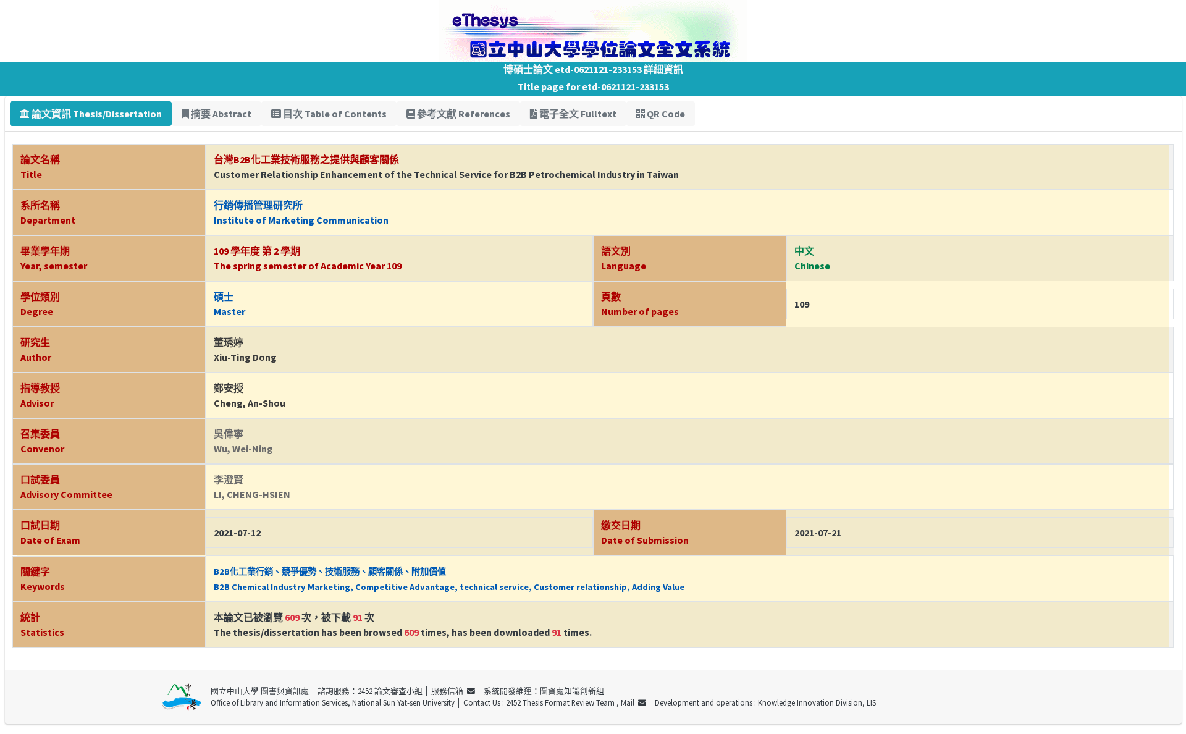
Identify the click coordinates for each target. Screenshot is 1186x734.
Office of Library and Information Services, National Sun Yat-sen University (333, 702)
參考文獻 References (462, 114)
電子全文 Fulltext (576, 114)
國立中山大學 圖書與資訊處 (260, 691)
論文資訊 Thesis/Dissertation (96, 114)
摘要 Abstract (220, 114)
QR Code (665, 114)
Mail (629, 702)
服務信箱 (449, 691)
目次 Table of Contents (334, 114)
